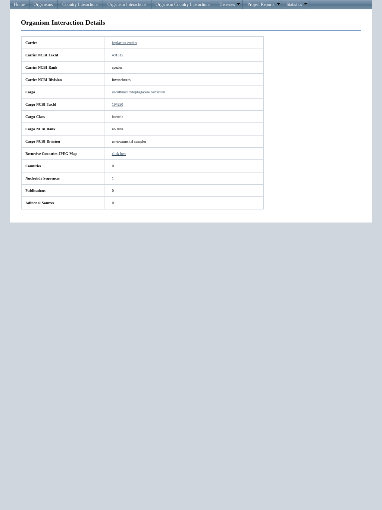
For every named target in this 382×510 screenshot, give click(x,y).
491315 (117, 55)
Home (19, 4)
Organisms (43, 4)
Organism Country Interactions (183, 4)
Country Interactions (80, 4)
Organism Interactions (127, 4)
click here (119, 154)
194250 (117, 104)
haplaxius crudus (124, 43)
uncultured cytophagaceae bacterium (138, 92)
